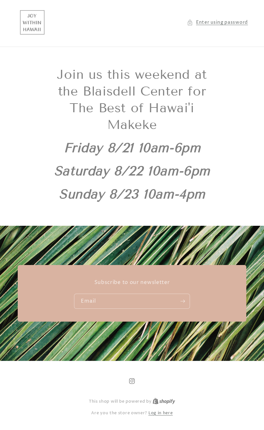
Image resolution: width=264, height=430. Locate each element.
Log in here (160, 413)
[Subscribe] (182, 301)
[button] (217, 22)
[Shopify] (164, 401)
